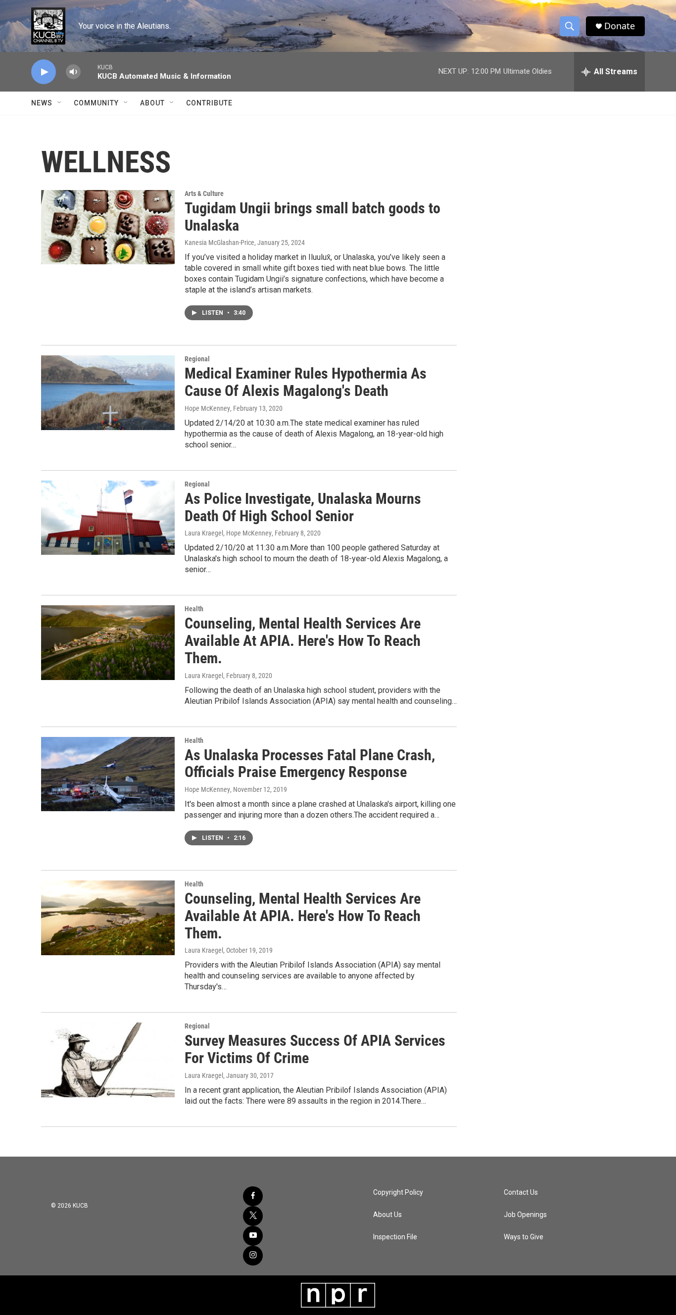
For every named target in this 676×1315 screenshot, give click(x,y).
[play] (43, 72)
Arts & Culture (204, 193)
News (41, 103)
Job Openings (525, 1214)
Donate (619, 26)
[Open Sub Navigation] (60, 103)
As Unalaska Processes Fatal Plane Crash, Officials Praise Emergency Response (310, 763)
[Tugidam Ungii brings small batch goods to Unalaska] (108, 227)
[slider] (89, 71)
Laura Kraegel (204, 676)
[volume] (73, 72)
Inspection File (395, 1237)
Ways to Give (523, 1237)
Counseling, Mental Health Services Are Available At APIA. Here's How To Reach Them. (303, 641)
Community (96, 103)
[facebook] (253, 1196)
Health (194, 609)
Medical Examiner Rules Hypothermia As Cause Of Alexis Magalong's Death (306, 382)
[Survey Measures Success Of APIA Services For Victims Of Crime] (108, 1060)
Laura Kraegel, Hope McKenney (228, 533)
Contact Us (521, 1192)
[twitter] (253, 1216)
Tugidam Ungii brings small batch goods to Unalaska (312, 216)
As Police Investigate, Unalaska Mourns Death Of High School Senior (303, 507)
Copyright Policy (398, 1192)
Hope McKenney (207, 408)
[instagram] (253, 1256)
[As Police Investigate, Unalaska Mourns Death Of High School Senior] (108, 518)
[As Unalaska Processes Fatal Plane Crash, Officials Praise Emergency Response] (108, 774)
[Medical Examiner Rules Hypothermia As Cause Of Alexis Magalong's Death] (108, 392)
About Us (387, 1214)
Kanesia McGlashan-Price (219, 242)
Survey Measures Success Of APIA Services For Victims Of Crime (315, 1049)
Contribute (209, 103)
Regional (197, 359)
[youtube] (253, 1236)
